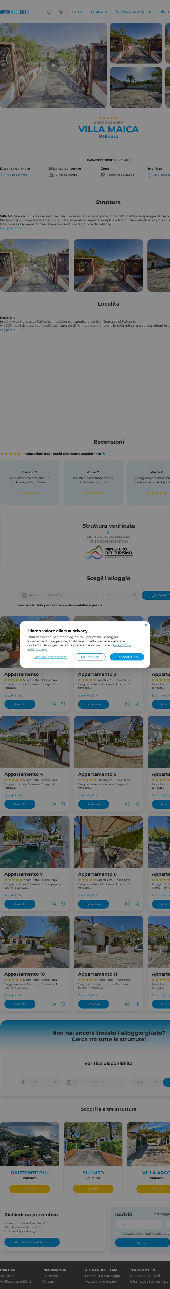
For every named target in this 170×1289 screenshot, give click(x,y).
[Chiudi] (146, 625)
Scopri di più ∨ (13, 695)
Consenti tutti (127, 657)
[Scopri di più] (16, 175)
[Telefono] (63, 704)
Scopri (30, 1189)
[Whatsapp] (54, 704)
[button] (37, 12)
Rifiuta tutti (90, 657)
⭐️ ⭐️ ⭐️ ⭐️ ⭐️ (29, 493)
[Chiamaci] (61, 12)
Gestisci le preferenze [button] (50, 657)
